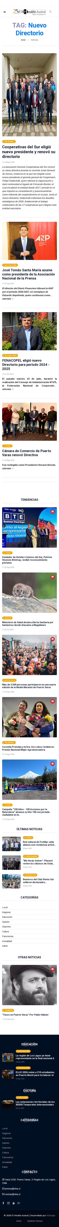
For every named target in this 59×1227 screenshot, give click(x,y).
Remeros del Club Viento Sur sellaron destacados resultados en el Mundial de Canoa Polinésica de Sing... (38, 883)
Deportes (6, 926)
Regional (6, 912)
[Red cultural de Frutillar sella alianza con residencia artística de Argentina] (11, 844)
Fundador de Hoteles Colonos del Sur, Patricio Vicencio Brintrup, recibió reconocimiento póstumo (27, 560)
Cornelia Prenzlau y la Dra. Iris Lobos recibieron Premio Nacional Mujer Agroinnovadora (28, 748)
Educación (7, 917)
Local (4, 907)
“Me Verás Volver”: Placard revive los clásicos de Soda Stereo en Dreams (38, 863)
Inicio (23, 40)
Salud (4, 946)
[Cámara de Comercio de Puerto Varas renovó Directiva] (29, 422)
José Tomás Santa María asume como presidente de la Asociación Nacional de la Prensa (28, 274)
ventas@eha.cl (12, 1194)
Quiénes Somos (35, 1221)
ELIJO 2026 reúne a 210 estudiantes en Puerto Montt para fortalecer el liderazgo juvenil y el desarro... (35, 1075)
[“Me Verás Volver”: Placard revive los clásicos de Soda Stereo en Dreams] (11, 862)
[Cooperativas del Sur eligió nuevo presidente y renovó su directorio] (29, 94)
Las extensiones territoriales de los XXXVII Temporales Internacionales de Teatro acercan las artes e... (35, 1105)
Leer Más (6, 299)
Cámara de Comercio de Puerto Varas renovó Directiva (26, 453)
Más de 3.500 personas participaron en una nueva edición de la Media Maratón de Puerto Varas (29, 686)
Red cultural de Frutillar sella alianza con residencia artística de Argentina (40, 845)
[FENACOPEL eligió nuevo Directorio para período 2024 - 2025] (29, 331)
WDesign (51, 1215)
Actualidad (7, 941)
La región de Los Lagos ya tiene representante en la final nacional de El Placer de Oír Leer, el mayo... (35, 1058)
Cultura (5, 931)
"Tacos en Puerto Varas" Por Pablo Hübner (25, 1014)
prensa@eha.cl (12, 1188)
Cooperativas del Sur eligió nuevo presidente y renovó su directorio (28, 152)
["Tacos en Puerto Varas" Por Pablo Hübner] (29, 985)
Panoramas (7, 936)
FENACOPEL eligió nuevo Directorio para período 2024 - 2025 (25, 364)
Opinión (5, 922)
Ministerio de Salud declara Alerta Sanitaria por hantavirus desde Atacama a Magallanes (27, 623)
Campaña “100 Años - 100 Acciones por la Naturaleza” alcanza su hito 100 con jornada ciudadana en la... (26, 812)
